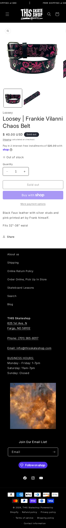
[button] (7, 14)
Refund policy (29, 512)
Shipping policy (45, 518)
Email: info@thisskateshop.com (29, 348)
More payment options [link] (33, 203)
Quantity (8, 164)
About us (13, 254)
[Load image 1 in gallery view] (13, 98)
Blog (10, 304)
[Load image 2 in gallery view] (33, 98)
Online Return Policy (20, 271)
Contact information (35, 523)
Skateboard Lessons (20, 287)
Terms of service (24, 518)
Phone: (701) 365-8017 (22, 338)
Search (11, 295)
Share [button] (10, 236)
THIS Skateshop (31, 507)
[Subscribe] (54, 452)
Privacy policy (48, 512)
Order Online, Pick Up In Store (27, 279)
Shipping (7, 139)
